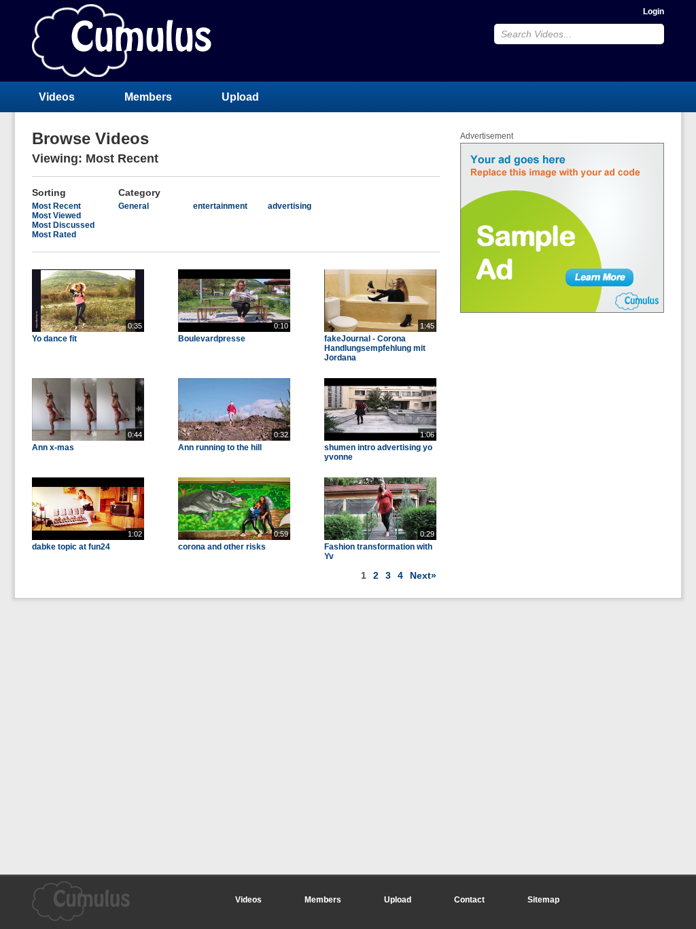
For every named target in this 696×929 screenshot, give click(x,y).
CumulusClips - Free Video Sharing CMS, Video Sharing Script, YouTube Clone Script (121, 40)
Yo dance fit (54, 338)
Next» (423, 575)
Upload (240, 97)
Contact (469, 900)
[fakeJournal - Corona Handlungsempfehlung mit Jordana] (380, 329)
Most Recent (56, 206)
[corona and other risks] (234, 537)
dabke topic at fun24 (71, 547)
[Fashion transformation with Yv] (380, 537)
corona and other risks (222, 547)
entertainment (220, 206)
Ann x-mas (53, 447)
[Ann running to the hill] (234, 438)
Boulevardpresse (211, 338)
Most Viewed (56, 215)
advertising (289, 206)
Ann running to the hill (220, 447)
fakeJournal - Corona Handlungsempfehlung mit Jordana (374, 348)
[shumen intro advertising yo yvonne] (380, 438)
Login (653, 11)
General (133, 206)
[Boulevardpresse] (234, 329)
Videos (57, 97)
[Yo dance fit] (88, 329)
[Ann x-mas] (88, 438)
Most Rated (54, 234)
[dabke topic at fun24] (88, 537)
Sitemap (543, 900)
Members (148, 97)
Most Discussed (63, 225)
